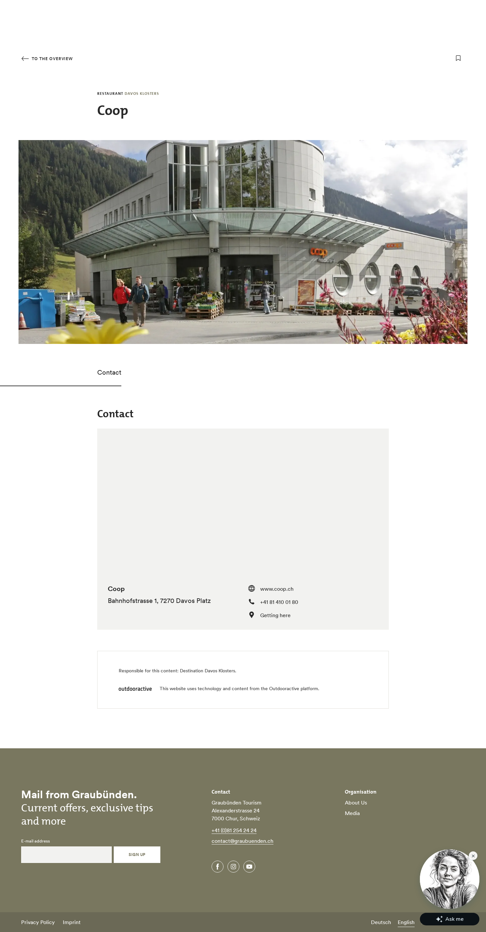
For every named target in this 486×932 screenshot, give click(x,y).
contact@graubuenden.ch (242, 841)
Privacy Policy (38, 922)
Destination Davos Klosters (207, 671)
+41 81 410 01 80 (279, 602)
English (406, 922)
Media (352, 813)
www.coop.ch (277, 588)
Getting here (275, 615)
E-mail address (35, 841)
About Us (356, 802)
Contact (109, 372)
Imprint (72, 922)
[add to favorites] (458, 58)
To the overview (51, 58)
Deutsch (381, 922)
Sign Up (137, 854)
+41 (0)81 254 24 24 (234, 830)
